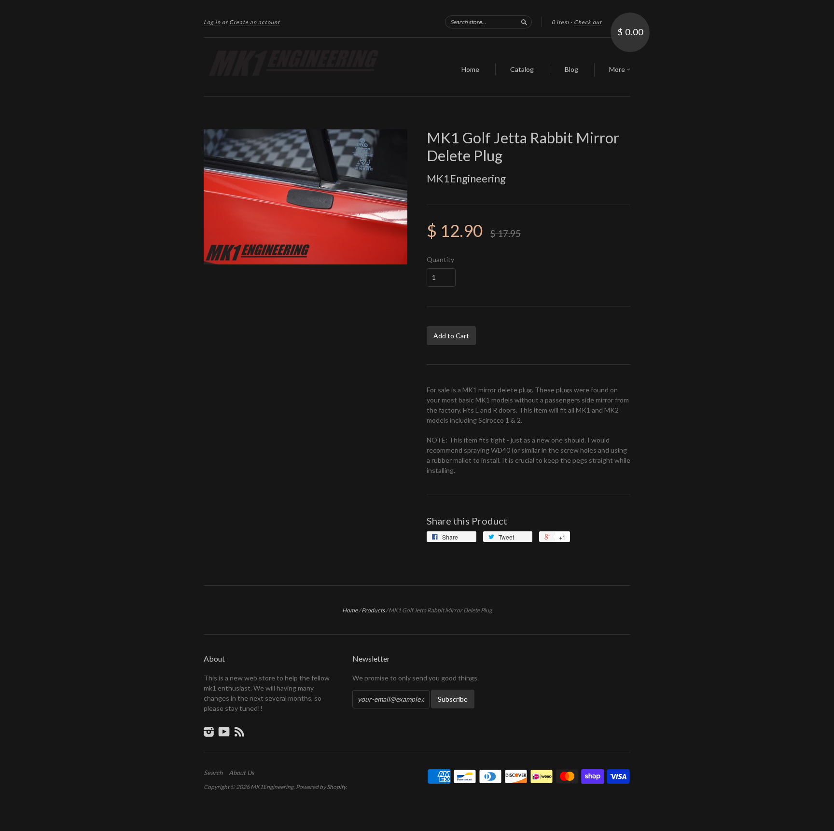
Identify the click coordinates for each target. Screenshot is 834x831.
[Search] (524, 22)
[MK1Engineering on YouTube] (224, 731)
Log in (212, 22)
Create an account (254, 22)
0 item (560, 22)
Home (470, 69)
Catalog (522, 69)
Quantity (440, 260)
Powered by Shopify (321, 786)
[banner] (292, 66)
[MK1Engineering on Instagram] (209, 731)
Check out (588, 22)
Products (373, 610)
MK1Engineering (466, 178)
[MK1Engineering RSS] (239, 731)
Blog (571, 69)
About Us (241, 772)
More (617, 69)
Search (213, 772)
